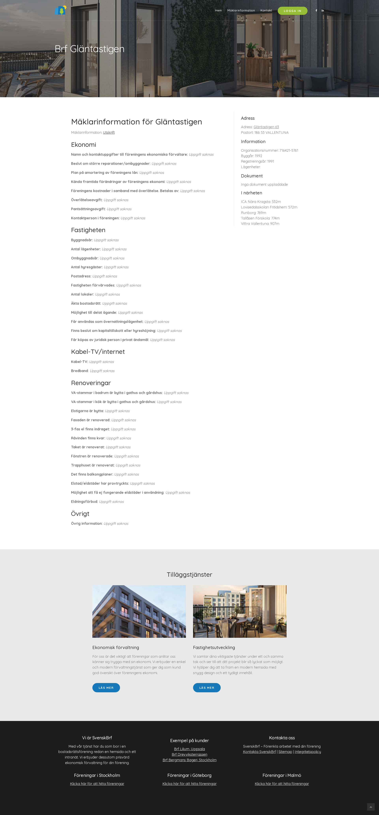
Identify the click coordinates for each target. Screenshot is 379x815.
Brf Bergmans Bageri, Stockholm (190, 760)
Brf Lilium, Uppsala (189, 749)
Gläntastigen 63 (266, 127)
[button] (317, 10)
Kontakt (266, 10)
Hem (218, 10)
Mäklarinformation (241, 10)
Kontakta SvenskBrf (259, 751)
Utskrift (109, 132)
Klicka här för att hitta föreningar (97, 783)
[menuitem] (218, 10)
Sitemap (285, 751)
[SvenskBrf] (60, 10)
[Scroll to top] (371, 806)
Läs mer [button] (106, 688)
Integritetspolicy (308, 751)
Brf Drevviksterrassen (189, 754)
